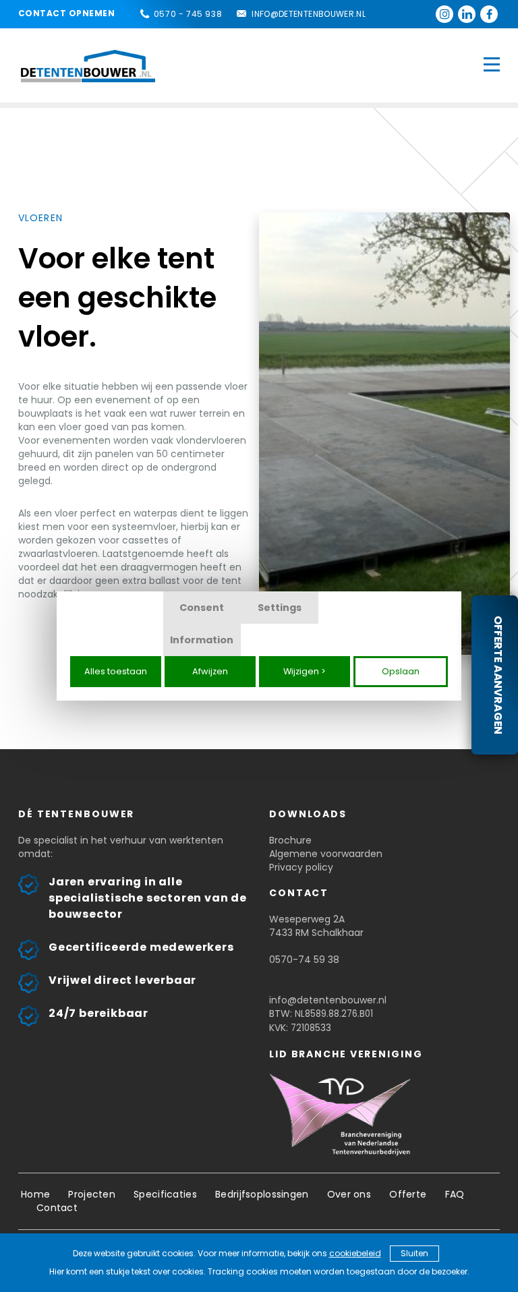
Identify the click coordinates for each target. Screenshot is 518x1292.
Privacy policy (301, 867)
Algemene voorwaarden (325, 853)
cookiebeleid (355, 1253)
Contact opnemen (66, 13)
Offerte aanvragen (498, 675)
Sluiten (414, 1253)
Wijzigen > (304, 671)
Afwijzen (210, 671)
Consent (201, 607)
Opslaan (401, 671)
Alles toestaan (115, 671)
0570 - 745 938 (188, 14)
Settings (279, 607)
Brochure (290, 840)
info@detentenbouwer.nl (309, 14)
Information (201, 640)
